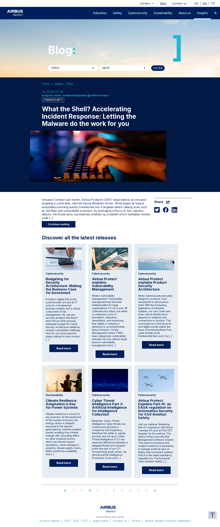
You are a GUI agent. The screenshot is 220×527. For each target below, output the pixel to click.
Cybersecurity (137, 13)
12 (146, 490)
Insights (202, 13)
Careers (145, 3)
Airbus (136, 521)
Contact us (179, 3)
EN (205, 3)
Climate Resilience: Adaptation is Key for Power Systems (62, 404)
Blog (163, 3)
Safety (117, 13)
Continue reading (58, 224)
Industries (100, 13)
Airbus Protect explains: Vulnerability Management (104, 284)
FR (213, 3)
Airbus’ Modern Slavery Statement (167, 521)
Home (45, 83)
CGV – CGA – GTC (76, 521)
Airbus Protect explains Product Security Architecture (152, 284)
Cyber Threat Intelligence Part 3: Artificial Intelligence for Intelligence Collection (109, 407)
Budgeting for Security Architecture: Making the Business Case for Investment (63, 286)
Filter (158, 68)
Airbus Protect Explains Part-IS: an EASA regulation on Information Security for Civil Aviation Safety (155, 409)
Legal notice (100, 521)
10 (130, 490)
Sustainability (163, 13)
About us (184, 13)
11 (138, 490)
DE (196, 3)
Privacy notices (49, 521)
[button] (215, 13)
